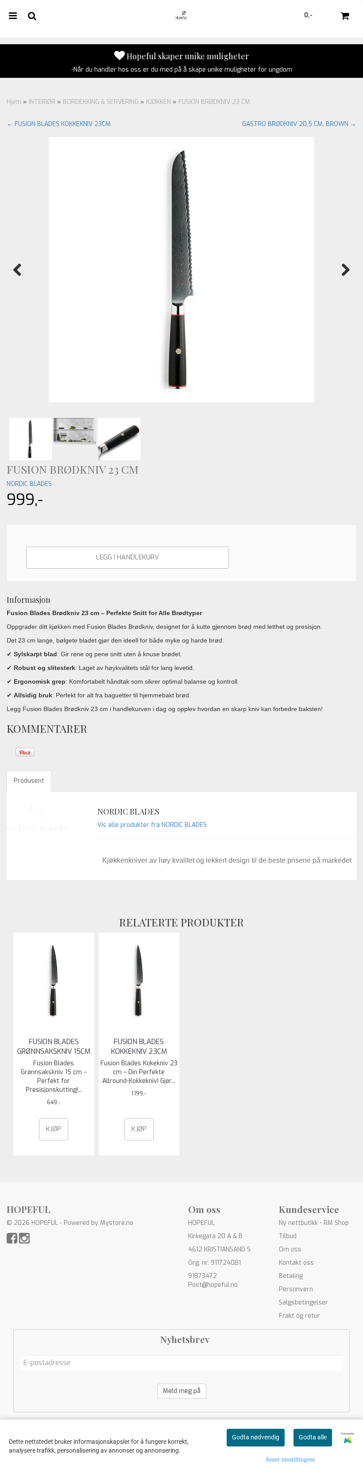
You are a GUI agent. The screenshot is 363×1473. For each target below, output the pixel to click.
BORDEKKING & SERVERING (101, 102)
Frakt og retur (299, 1316)
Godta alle (313, 1437)
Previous (22, 270)
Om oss (290, 1249)
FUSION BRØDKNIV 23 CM (214, 102)
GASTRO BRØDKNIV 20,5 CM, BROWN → (299, 124)
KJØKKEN (158, 102)
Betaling (291, 1276)
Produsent (29, 781)
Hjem (14, 102)
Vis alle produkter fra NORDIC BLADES (152, 825)
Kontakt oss (296, 1263)
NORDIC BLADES (29, 484)
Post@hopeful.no (213, 1285)
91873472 (202, 1276)
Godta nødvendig (255, 1437)
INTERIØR (42, 102)
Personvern (296, 1289)
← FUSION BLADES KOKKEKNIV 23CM (59, 124)
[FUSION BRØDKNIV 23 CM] (181, 269)
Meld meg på (182, 1391)
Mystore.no (116, 1223)
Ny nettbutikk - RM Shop (314, 1223)
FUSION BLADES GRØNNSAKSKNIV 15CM (53, 1046)
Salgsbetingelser (303, 1302)
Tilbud (288, 1236)
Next (341, 270)
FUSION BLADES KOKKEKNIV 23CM (139, 1046)
